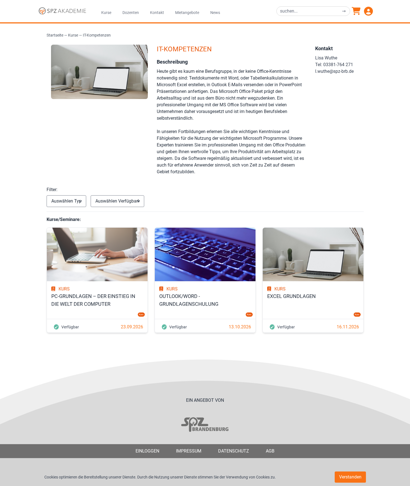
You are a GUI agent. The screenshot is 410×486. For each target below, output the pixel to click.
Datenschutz (233, 451)
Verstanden (350, 477)
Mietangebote (187, 12)
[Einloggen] (368, 11)
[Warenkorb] (356, 11)
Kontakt (157, 12)
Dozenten (130, 12)
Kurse (106, 12)
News (215, 12)
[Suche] (344, 11)
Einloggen (147, 451)
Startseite (55, 35)
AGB (270, 451)
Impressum (188, 451)
